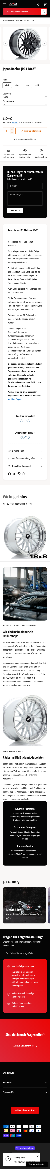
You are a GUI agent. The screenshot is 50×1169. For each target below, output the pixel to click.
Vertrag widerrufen (37, 1164)
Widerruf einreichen (25, 1110)
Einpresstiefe (8, 101)
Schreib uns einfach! (23, 1045)
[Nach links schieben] (5, 43)
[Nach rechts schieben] (44, 43)
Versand (15, 122)
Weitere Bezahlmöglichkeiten (25, 139)
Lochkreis (7, 93)
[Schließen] (37, 1156)
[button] (4, 4)
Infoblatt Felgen (14, 399)
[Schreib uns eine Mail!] (39, 4)
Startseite (9, 20)
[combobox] (25, 11)
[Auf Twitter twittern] (14, 473)
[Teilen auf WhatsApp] (19, 473)
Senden (14, 210)
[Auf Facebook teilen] (9, 473)
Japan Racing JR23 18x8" (25, 20)
